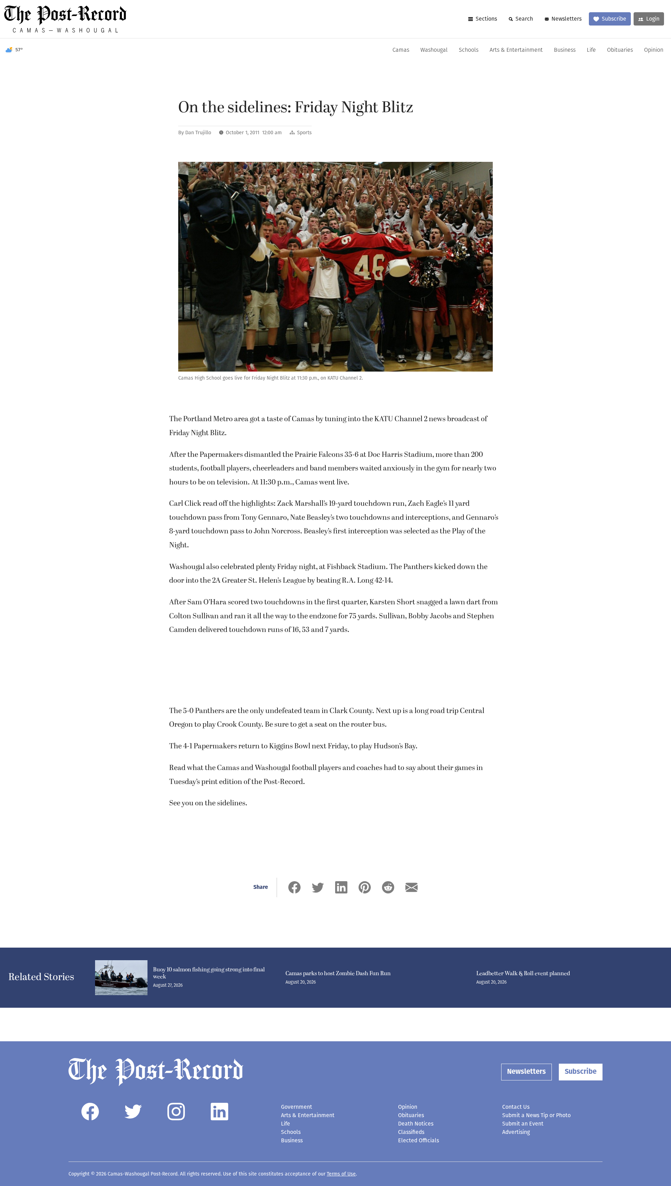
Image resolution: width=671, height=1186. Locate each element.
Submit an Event (522, 1123)
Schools (468, 50)
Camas (400, 50)
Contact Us (515, 1107)
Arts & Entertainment (516, 50)
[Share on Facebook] (294, 887)
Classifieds (411, 1132)
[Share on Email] (411, 887)
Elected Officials (418, 1140)
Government (296, 1107)
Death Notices (415, 1123)
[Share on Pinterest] (365, 887)
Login (652, 18)
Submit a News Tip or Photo (536, 1115)
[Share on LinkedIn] (341, 887)
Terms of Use (341, 1174)
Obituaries (620, 50)
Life (591, 50)
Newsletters (566, 18)
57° (19, 50)
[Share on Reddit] (388, 887)
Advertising (516, 1132)
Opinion (653, 50)
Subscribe (614, 18)
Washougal (434, 50)
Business (565, 50)
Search (524, 18)
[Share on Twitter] (318, 887)
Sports (304, 133)
